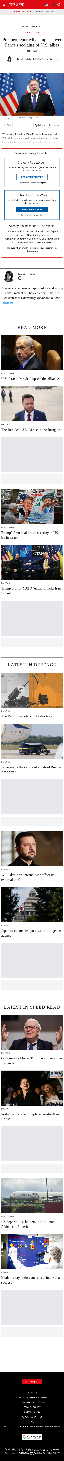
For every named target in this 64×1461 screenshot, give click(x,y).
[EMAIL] (20, 278)
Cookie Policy (32, 1412)
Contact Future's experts (32, 1397)
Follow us (41, 125)
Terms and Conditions (32, 1402)
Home (25, 26)
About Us (32, 1392)
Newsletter (56, 125)
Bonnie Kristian (24, 59)
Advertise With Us (32, 1417)
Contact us (32, 251)
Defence (36, 26)
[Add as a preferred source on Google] (32, 1437)
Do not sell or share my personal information (32, 1426)
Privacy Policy (32, 1407)
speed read (32, 33)
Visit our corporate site (42, 1450)
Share (9, 125)
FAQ (32, 1421)
